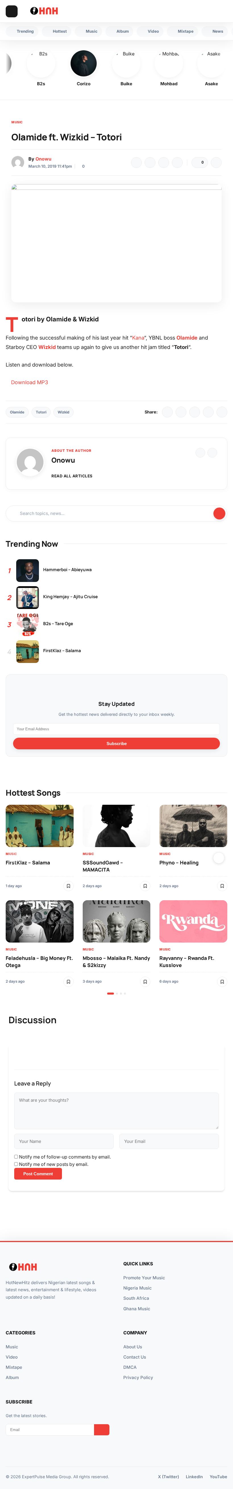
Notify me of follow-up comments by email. (65, 1157)
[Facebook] (136, 162)
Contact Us (134, 1357)
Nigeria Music (137, 1288)
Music (17, 122)
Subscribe (117, 743)
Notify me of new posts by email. (53, 1164)
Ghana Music (136, 1308)
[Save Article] (216, 162)
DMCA (130, 1367)
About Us (132, 1346)
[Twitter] (150, 162)
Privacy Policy (138, 1377)
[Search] (210, 11)
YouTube (218, 1476)
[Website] (200, 452)
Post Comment (38, 1173)
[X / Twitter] (181, 412)
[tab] (110, 994)
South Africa (136, 1298)
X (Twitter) (168, 1476)
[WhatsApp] (163, 162)
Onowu (43, 159)
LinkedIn (194, 1476)
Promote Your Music (144, 1277)
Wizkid (63, 412)
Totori (41, 412)
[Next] (218, 858)
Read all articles (72, 476)
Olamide (17, 412)
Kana (138, 337)
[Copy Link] (177, 162)
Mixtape (14, 1367)
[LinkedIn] (194, 412)
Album (12, 1377)
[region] (116, 900)
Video (12, 1357)
